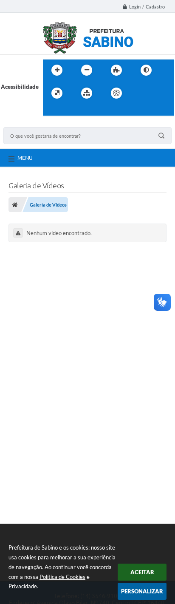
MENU (25, 158)
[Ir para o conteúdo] (140, 93)
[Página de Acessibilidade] (116, 93)
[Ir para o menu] (159, 93)
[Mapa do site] (87, 93)
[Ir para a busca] (51, 110)
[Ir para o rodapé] (70, 110)
